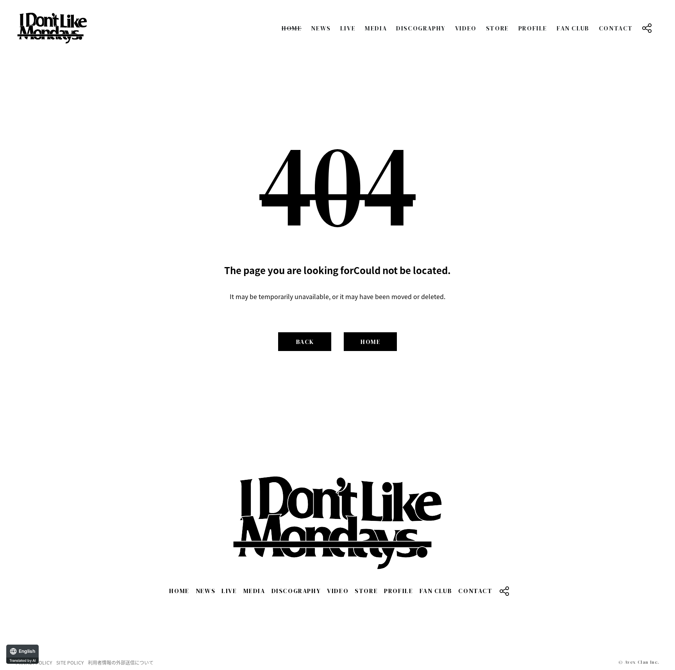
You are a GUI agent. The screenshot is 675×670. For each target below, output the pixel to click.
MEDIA (376, 28)
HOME (292, 28)
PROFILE (532, 28)
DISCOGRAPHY (421, 28)
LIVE (347, 28)
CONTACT (616, 28)
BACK (305, 341)
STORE (497, 28)
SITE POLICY (70, 662)
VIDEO (466, 28)
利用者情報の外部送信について (121, 662)
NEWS (320, 28)
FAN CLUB (573, 28)
